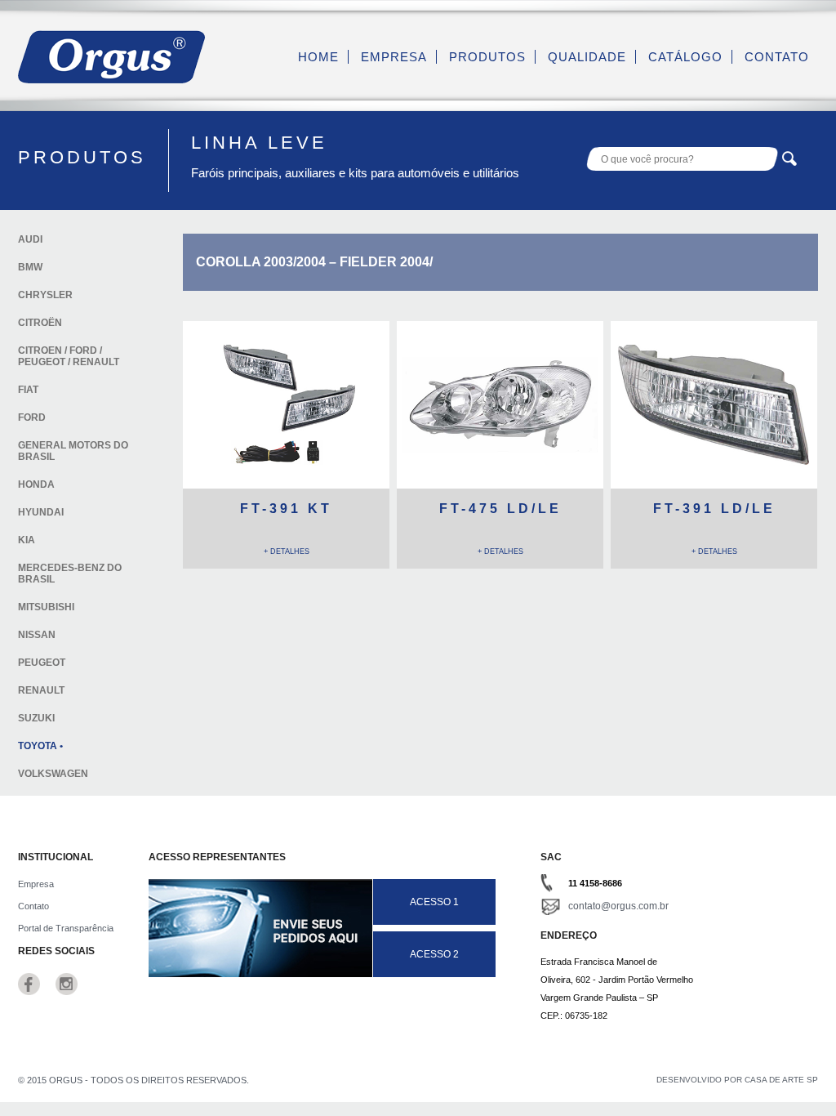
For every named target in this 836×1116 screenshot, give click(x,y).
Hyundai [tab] (41, 512)
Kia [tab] (26, 540)
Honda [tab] (36, 484)
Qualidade (587, 57)
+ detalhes (286, 551)
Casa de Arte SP (781, 1079)
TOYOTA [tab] (37, 746)
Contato (777, 57)
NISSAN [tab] (37, 635)
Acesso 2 (434, 954)
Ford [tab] (32, 417)
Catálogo (685, 57)
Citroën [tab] (40, 322)
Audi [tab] (30, 239)
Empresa (394, 57)
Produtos (487, 57)
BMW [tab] (30, 267)
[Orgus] (112, 80)
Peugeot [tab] (41, 662)
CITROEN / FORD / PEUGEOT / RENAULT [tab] (68, 356)
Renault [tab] (41, 690)
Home (318, 57)
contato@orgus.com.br (618, 906)
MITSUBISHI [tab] (46, 607)
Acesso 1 (434, 902)
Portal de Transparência (65, 928)
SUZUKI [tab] (36, 718)
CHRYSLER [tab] (45, 295)
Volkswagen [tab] (53, 773)
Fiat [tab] (28, 389)
